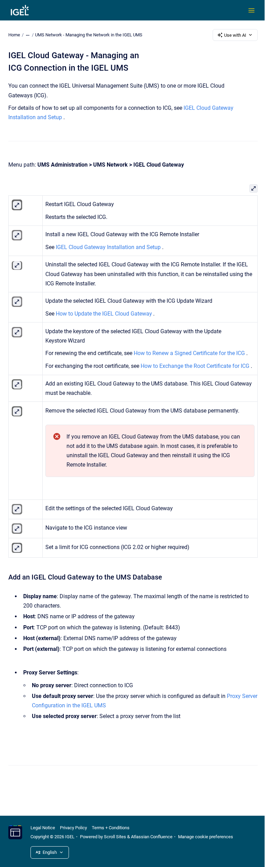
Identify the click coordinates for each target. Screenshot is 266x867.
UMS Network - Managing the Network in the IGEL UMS (88, 34)
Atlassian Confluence (151, 836)
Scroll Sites (115, 836)
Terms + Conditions (111, 827)
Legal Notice (42, 827)
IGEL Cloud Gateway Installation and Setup (108, 247)
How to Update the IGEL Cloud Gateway (104, 313)
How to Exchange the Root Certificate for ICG (195, 366)
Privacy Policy (73, 827)
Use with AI (235, 35)
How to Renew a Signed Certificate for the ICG (189, 353)
